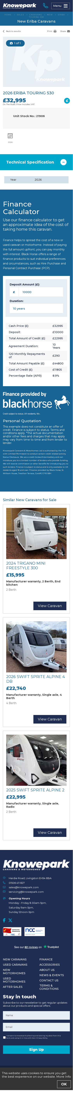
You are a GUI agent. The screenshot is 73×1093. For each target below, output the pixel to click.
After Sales (13, 987)
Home (8, 14)
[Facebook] (4, 920)
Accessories (49, 964)
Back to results (13, 31)
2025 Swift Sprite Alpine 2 (35, 790)
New (50, 14)
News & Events (51, 975)
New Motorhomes (14, 971)
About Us (47, 970)
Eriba (61, 14)
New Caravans (15, 959)
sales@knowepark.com (24, 887)
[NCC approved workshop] (12, 931)
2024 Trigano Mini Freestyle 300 (25, 565)
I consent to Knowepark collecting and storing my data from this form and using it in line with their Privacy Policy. (33, 1037)
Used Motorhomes (14, 980)
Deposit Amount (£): (25, 284)
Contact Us (48, 980)
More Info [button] (63, 1076)
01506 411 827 (17, 882)
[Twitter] (10, 920)
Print (50, 31)
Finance (46, 959)
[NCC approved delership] (34, 931)
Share (63, 31)
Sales (20, 14)
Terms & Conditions (49, 987)
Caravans (35, 14)
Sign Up (36, 1049)
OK (64, 1084)
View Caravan (50, 606)
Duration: (16, 301)
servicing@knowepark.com (26, 891)
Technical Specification (30, 162)
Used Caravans (15, 964)
